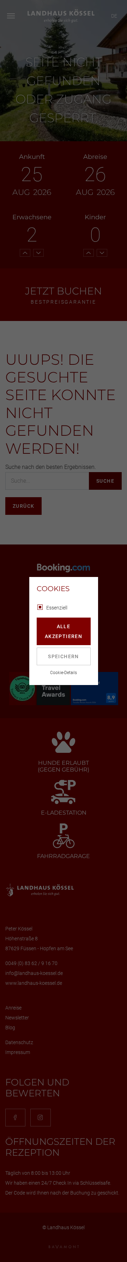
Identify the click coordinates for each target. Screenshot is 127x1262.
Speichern (63, 656)
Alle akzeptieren (63, 631)
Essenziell (56, 608)
